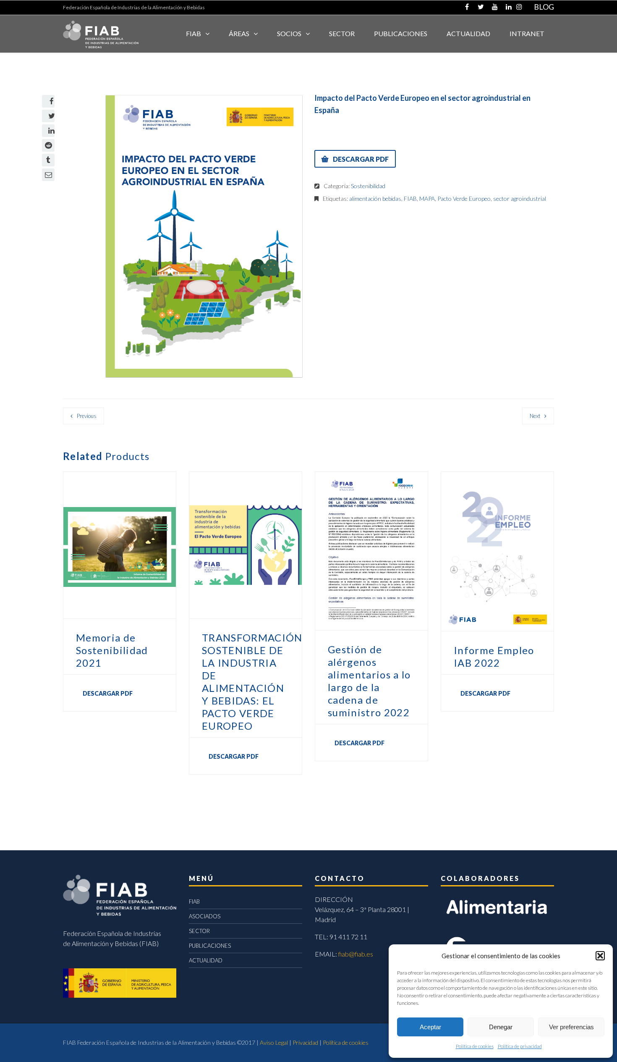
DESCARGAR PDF (361, 159)
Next (535, 416)
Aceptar (430, 1026)
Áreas (239, 33)
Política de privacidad (520, 1046)
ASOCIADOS (204, 916)
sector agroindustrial (519, 198)
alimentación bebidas (375, 198)
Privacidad (305, 1042)
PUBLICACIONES (210, 945)
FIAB (193, 33)
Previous (87, 416)
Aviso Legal (274, 1042)
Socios (289, 33)
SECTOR (342, 33)
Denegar (500, 1026)
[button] (600, 956)
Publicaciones (400, 33)
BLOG (544, 6)
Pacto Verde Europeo (464, 198)
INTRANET (527, 33)
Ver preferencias (571, 1026)
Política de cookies (475, 1046)
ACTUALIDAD (468, 33)
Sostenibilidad (368, 185)
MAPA (427, 198)
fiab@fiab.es (355, 954)
